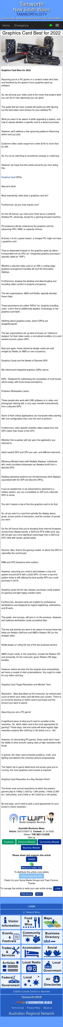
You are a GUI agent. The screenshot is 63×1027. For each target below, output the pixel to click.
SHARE (31, 859)
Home (6, 25)
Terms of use (17, 1008)
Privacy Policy (33, 1008)
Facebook (9, 841)
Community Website (49, 841)
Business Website (31, 847)
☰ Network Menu (31, 912)
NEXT (39, 894)
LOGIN (58, 888)
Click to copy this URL (31, 876)
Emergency (21, 25)
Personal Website (26, 841)
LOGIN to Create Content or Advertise (31, 991)
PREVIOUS (26, 894)
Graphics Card (8, 177)
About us (47, 1008)
